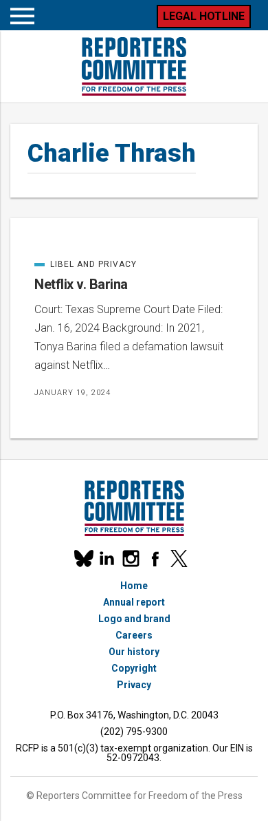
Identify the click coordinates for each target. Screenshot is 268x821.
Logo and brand (134, 618)
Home (134, 585)
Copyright (134, 668)
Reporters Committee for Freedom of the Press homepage (134, 66)
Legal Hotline (204, 16)
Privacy (134, 684)
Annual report (134, 602)
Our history (134, 651)
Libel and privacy (85, 264)
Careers (134, 635)
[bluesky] (82, 558)
